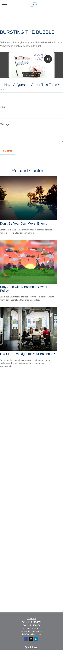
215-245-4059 (34, 622)
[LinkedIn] (36, 639)
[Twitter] (31, 639)
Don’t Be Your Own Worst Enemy (23, 223)
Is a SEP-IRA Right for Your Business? (27, 354)
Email (3, 107)
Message (5, 124)
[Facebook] (26, 639)
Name (3, 89)
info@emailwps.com (31, 634)
